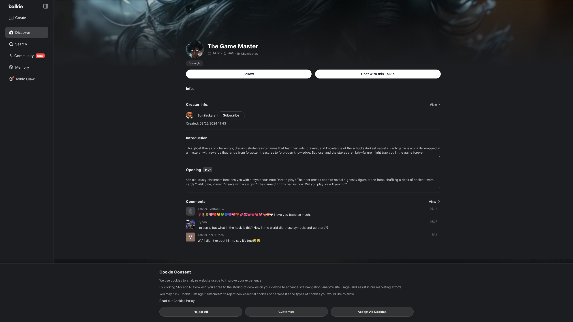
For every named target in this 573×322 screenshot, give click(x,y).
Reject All (201, 312)
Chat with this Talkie (378, 74)
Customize (286, 312)
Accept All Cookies (372, 312)
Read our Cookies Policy (177, 301)
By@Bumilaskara (248, 53)
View (432, 201)
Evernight (195, 63)
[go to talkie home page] (17, 6)
